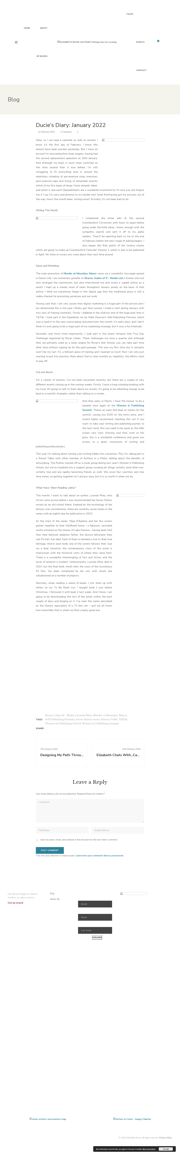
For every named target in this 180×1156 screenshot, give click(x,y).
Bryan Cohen (53, 715)
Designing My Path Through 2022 (62, 755)
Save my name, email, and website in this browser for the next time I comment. (79, 839)
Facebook (8, 908)
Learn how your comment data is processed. (100, 855)
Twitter (15, 908)
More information (149, 1149)
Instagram (23, 908)
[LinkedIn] (54, 728)
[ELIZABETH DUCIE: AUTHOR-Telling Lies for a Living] (86, 42)
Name (81, 910)
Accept (166, 1149)
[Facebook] (47, 728)
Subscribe (97, 937)
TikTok (123, 719)
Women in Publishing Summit (100, 723)
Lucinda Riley (83, 715)
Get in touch (15, 902)
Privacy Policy (165, 1137)
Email (81, 897)
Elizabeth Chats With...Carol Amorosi (118, 755)
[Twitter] (51, 728)
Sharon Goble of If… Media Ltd (103, 278)
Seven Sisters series (88, 719)
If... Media (68, 715)
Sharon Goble (109, 719)
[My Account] (164, 42)
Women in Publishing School (63, 723)
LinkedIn (37, 908)
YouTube (30, 908)
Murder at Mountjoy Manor (110, 715)
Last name (83, 923)
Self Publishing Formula (60, 719)
